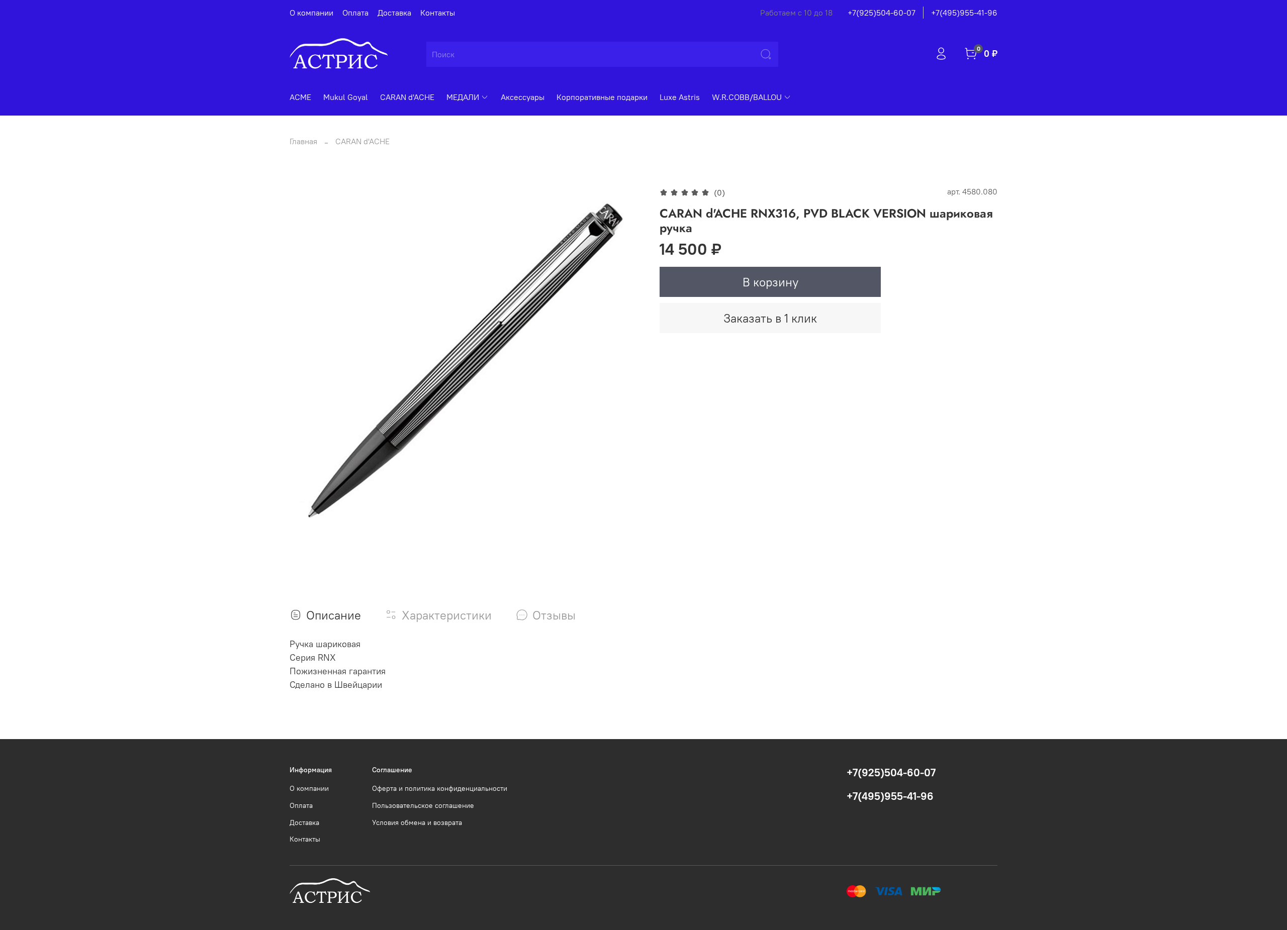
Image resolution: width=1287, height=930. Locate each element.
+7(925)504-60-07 (881, 13)
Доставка (394, 13)
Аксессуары (522, 97)
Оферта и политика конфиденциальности (439, 788)
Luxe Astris (680, 97)
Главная (303, 141)
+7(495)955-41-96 (964, 13)
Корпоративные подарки (602, 97)
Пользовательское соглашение (423, 805)
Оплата (355, 13)
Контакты (437, 13)
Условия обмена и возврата (417, 822)
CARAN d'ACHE (407, 97)
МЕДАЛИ (462, 97)
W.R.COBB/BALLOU (747, 97)
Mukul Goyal (345, 97)
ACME (300, 97)
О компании (311, 13)
